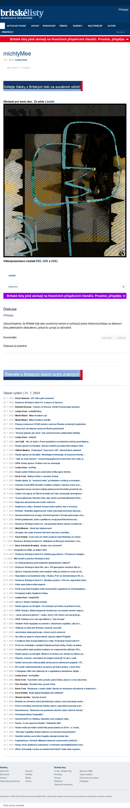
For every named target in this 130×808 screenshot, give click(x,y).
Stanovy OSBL (86, 770)
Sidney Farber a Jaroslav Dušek (42, 476)
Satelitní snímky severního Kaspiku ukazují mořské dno (42, 736)
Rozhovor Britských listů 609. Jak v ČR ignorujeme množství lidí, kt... (48, 567)
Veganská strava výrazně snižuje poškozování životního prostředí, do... (49, 489)
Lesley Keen (21, 59)
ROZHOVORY (49, 25)
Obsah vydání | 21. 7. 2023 (21, 393)
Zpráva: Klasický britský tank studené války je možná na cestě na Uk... (49, 571)
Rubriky (78, 25)
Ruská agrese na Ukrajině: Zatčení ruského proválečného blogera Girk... (50, 445)
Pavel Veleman (22, 398)
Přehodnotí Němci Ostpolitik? (29, 714)
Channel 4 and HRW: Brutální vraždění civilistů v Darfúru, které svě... (48, 484)
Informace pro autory (89, 777)
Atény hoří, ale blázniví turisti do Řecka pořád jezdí (39, 428)
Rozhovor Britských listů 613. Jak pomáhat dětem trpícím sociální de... (49, 523)
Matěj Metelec (22, 528)
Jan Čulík (19, 441)
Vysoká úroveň (39, 697)
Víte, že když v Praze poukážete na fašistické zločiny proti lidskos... (58, 441)
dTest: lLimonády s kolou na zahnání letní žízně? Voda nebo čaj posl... (48, 749)
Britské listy (23, 14)
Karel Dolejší (21, 536)
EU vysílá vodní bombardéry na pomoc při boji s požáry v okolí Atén (47, 666)
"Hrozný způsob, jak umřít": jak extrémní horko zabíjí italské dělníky (47, 432)
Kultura (3, 777)
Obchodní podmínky (63, 784)
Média (28, 777)
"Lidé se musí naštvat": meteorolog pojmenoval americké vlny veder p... (50, 458)
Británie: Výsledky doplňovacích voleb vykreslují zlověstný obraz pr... (48, 510)
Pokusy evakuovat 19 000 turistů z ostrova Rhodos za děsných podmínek (50, 424)
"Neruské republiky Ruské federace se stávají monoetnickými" (45, 731)
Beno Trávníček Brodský (27, 545)
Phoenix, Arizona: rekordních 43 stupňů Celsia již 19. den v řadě (45, 658)
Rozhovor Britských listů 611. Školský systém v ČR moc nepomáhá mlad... (51, 580)
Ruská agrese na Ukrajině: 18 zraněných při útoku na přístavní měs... (48, 606)
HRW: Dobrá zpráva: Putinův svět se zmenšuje (37, 463)
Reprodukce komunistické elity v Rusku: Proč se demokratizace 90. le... (49, 575)
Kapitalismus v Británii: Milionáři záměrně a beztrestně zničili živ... (46, 740)
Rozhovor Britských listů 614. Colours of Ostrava (38, 402)
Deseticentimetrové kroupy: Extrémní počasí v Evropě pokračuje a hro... (50, 515)
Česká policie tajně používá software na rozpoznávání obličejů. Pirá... (48, 649)
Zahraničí (4, 770)
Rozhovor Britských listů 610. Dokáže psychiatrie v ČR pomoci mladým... (50, 554)
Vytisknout (13, 286)
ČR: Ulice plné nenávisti (42, 398)
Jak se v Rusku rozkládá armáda (31, 601)
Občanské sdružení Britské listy (33, 796)
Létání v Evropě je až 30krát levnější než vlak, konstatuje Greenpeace (48, 493)
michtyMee (34, 675)
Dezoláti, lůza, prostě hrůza (42, 684)
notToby (32, 467)
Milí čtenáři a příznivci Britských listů (31, 558)
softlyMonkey (35, 411)
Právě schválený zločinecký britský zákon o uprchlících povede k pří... (49, 705)
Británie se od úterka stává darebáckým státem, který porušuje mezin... (49, 701)
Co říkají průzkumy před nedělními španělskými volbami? (42, 562)
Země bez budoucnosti (41, 528)
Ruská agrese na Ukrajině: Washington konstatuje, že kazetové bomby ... (50, 454)
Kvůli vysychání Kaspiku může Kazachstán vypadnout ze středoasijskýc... (51, 588)
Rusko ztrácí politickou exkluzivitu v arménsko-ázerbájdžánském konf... (49, 744)
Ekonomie (4, 774)
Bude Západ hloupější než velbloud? (46, 692)
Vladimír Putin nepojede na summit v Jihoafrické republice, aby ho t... (48, 623)
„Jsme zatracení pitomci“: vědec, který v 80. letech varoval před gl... (48, 614)
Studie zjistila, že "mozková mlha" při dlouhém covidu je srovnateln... (48, 480)
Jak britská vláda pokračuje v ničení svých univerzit (40, 632)
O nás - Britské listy (63, 770)
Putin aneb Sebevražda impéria (30, 584)
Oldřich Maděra (22, 450)
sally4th (32, 437)
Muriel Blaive (21, 415)
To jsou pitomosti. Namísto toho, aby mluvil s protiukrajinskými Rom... (48, 497)
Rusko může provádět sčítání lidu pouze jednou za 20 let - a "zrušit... (47, 727)
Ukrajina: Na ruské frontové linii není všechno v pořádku (42, 532)
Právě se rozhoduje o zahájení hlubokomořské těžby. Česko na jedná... (49, 645)
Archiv (35, 25)
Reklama (58, 781)
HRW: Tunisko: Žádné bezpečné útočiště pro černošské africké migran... (49, 610)
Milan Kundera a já (38, 415)
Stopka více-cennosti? (51, 545)
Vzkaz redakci (86, 774)
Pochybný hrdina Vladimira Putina (31, 593)
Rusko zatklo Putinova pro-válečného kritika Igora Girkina (43, 471)
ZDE (38, 261)
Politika (28, 774)
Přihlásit (123, 10)
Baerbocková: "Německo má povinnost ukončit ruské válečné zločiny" (49, 710)
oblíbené (121, 337)
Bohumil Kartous (23, 406)
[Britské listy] (43, 86)
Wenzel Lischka (22, 697)
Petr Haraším (21, 684)
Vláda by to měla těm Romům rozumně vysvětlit (38, 627)
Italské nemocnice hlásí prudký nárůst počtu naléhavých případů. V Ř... (49, 662)
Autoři (111, 25)
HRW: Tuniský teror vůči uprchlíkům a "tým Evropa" (40, 619)
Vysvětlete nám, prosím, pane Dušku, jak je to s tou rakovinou (57, 679)
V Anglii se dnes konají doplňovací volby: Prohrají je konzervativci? (47, 640)
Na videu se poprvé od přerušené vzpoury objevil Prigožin (43, 636)
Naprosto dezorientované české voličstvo (35, 502)
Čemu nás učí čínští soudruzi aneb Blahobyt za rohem (55, 536)
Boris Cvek (20, 476)
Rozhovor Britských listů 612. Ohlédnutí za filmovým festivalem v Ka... (47, 541)
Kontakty (58, 774)
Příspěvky (7, 32)
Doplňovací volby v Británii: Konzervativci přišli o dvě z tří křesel (46, 506)
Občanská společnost (10, 781)
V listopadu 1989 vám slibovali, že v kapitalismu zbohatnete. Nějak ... (48, 671)
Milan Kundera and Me (39, 419)
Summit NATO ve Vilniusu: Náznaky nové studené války (42, 718)
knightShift (34, 597)
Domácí (28, 770)
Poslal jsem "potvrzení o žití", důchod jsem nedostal (56, 450)
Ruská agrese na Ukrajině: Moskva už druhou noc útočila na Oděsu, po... (50, 653)
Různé (28, 781)
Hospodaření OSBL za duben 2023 (30, 549)
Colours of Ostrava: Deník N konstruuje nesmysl (56, 406)
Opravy (57, 777)
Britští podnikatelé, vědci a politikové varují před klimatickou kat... (46, 519)
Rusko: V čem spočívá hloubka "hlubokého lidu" (38, 723)
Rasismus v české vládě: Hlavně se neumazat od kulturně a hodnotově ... (62, 688)
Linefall (49, 101)
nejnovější (107, 337)
